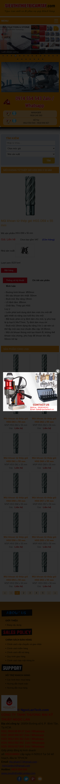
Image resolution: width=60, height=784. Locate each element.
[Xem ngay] (30, 411)
